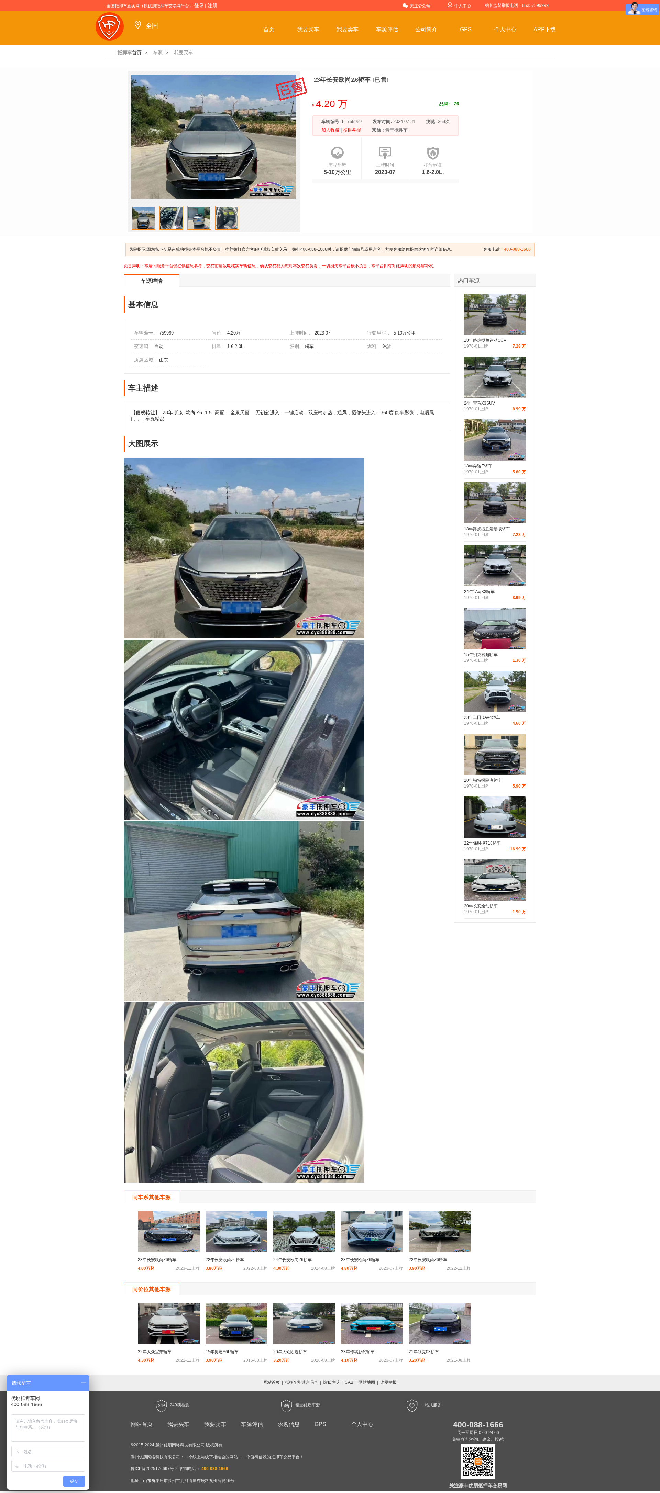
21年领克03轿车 (424, 1351)
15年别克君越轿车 (481, 654)
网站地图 (367, 1382)
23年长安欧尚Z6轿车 (157, 1259)
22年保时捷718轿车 (482, 843)
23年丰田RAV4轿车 (482, 717)
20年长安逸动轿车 (481, 906)
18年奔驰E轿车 (478, 466)
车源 (158, 52)
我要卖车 (348, 29)
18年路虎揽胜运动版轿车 (487, 529)
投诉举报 (351, 130)
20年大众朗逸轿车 (290, 1351)
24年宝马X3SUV (479, 403)
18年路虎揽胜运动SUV (485, 340)
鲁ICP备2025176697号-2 (154, 1468)
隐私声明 (331, 1382)
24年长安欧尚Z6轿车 (292, 1259)
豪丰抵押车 (396, 130)
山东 (163, 359)
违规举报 (388, 1382)
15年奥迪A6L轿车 (222, 1351)
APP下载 (545, 29)
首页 (268, 29)
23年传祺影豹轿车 (358, 1351)
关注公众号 (420, 5)
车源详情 (152, 281)
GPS (466, 29)
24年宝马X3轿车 (479, 591)
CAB (349, 1382)
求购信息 (289, 1424)
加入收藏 (331, 130)
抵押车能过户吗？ (301, 1382)
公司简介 (426, 29)
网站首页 (271, 1382)
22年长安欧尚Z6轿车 (225, 1259)
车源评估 (387, 29)
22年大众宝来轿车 (155, 1351)
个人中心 (462, 5)
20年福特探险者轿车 (483, 780)
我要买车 (308, 29)
